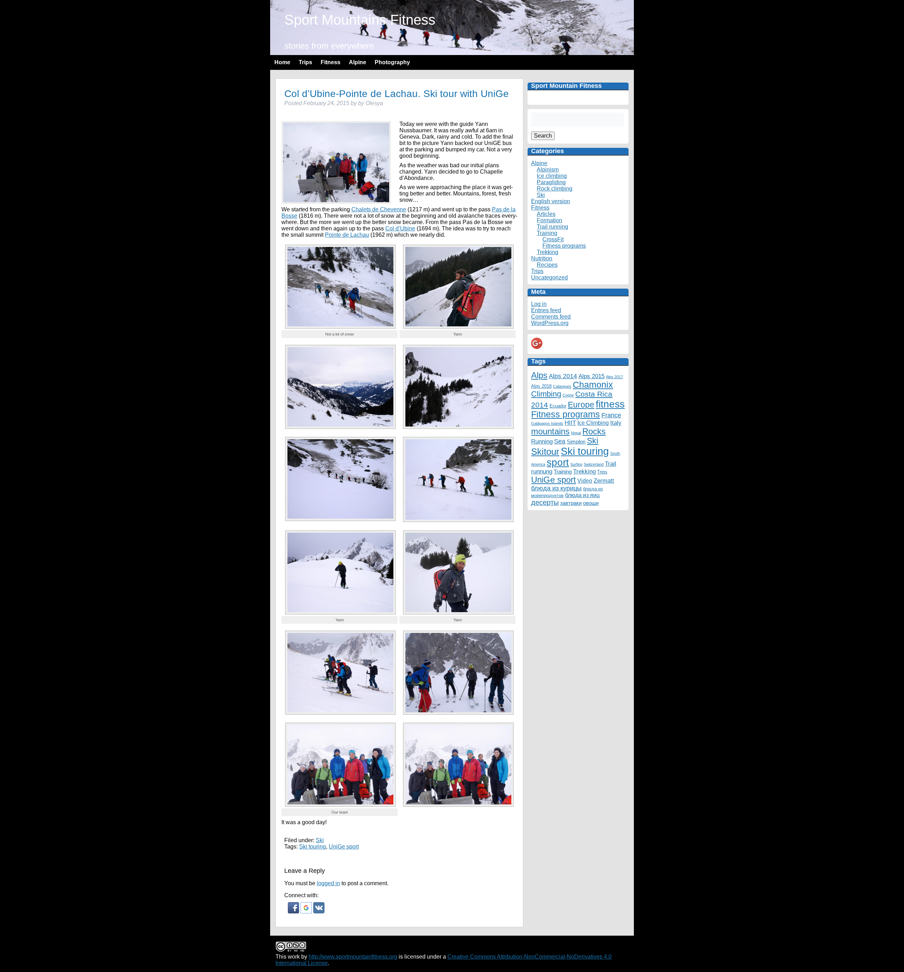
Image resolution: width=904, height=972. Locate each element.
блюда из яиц (582, 495)
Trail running (552, 227)
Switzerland (593, 464)
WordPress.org (550, 323)
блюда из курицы (556, 488)
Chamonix (593, 385)
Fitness (330, 62)
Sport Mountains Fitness (359, 20)
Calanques (562, 386)
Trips (305, 62)
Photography (392, 62)
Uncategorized (549, 277)
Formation (549, 220)
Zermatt (604, 480)
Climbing (546, 394)
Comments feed (551, 317)
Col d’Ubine (400, 228)
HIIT (570, 422)
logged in (328, 883)
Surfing (576, 464)
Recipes (547, 265)
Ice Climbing (593, 422)
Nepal (576, 433)
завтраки (571, 503)
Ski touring (312, 847)
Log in (539, 304)
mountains (550, 431)
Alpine (357, 62)
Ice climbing (552, 176)
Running (542, 441)
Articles (546, 214)
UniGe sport (344, 847)
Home (282, 62)
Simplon (576, 442)
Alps (539, 375)
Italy (616, 422)
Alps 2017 (614, 377)
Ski (320, 840)
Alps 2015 (591, 376)
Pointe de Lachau (347, 235)
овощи (591, 503)
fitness (610, 404)
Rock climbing (554, 189)
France (611, 415)
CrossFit (553, 239)
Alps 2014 (563, 376)
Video (584, 480)
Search (543, 136)
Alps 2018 (541, 386)
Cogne (568, 395)
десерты (545, 502)
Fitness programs (564, 246)
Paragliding (551, 182)
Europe (581, 404)
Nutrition (541, 258)
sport (558, 462)
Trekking (547, 252)
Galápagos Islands (547, 423)
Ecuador (557, 406)
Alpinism (548, 170)
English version (550, 201)
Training (547, 233)
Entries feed (546, 310)
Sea (559, 441)
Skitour (545, 452)
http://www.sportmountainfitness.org (353, 957)
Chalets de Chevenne (378, 209)
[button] (294, 911)
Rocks (594, 431)
